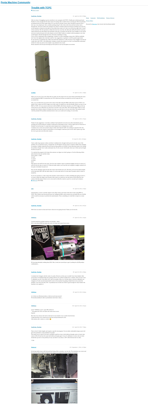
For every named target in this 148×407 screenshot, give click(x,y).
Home (87, 18)
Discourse (94, 24)
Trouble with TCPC (41, 7)
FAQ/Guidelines (101, 18)
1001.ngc (35, 180)
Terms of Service (110, 18)
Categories (93, 18)
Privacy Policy (89, 20)
